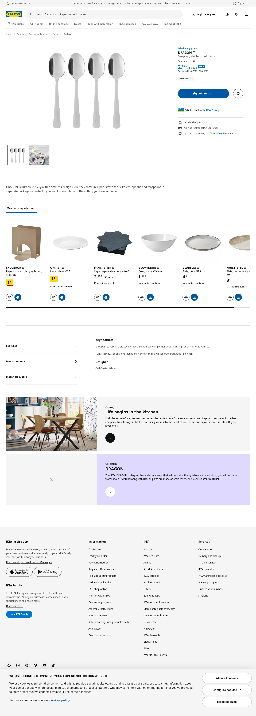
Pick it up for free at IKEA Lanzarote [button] (201, 127)
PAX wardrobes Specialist (212, 575)
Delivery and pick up (209, 556)
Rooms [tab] (39, 24)
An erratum (94, 628)
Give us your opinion (99, 635)
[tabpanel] (172, 356)
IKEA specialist (206, 569)
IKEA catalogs (151, 575)
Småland (203, 595)
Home (9, 34)
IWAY (146, 648)
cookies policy (59, 700)
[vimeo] (35, 665)
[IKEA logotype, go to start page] (14, 14)
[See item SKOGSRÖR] (26, 243)
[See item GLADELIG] (203, 243)
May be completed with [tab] (21, 208)
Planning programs (209, 582)
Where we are (151, 556)
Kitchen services (207, 562)
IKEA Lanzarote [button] (19, 3)
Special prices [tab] (127, 24)
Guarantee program (99, 602)
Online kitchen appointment (137, 3)
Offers (147, 589)
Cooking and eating (38, 34)
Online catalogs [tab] (59, 24)
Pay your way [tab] (150, 24)
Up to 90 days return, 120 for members (210, 133)
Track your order (97, 556)
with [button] (202, 110)
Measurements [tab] (15, 361)
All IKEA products (153, 569)
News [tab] (77, 24)
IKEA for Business (96, 3)
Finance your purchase (211, 589)
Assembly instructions (100, 608)
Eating (56, 34)
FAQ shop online (97, 589)
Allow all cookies (227, 678)
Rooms (20, 34)
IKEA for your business (156, 602)
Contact (188, 3)
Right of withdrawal (99, 595)
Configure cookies (225, 690)
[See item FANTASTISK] (114, 243)
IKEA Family (79, 3)
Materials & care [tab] (16, 376)
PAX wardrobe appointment (167, 3)
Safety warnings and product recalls (108, 622)
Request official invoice (101, 569)
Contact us (94, 549)
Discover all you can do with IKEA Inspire (29, 562)
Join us (147, 562)
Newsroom (149, 628)
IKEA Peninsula (151, 635)
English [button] (241, 3)
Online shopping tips (99, 582)
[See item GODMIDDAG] (158, 243)
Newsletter (149, 622)
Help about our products (102, 575)
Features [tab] (11, 345)
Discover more (14, 606)
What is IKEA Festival (155, 655)
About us (148, 549)
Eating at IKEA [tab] (172, 24)
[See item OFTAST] (70, 243)
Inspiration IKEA (152, 582)
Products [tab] (18, 24)
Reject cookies (227, 701)
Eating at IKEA (114, 3)
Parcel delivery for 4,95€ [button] (196, 122)
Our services (205, 549)
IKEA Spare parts (97, 615)
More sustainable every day (159, 608)
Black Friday (150, 641)
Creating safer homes (155, 615)
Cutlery (67, 34)
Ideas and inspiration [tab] (100, 24)
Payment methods (99, 562)
